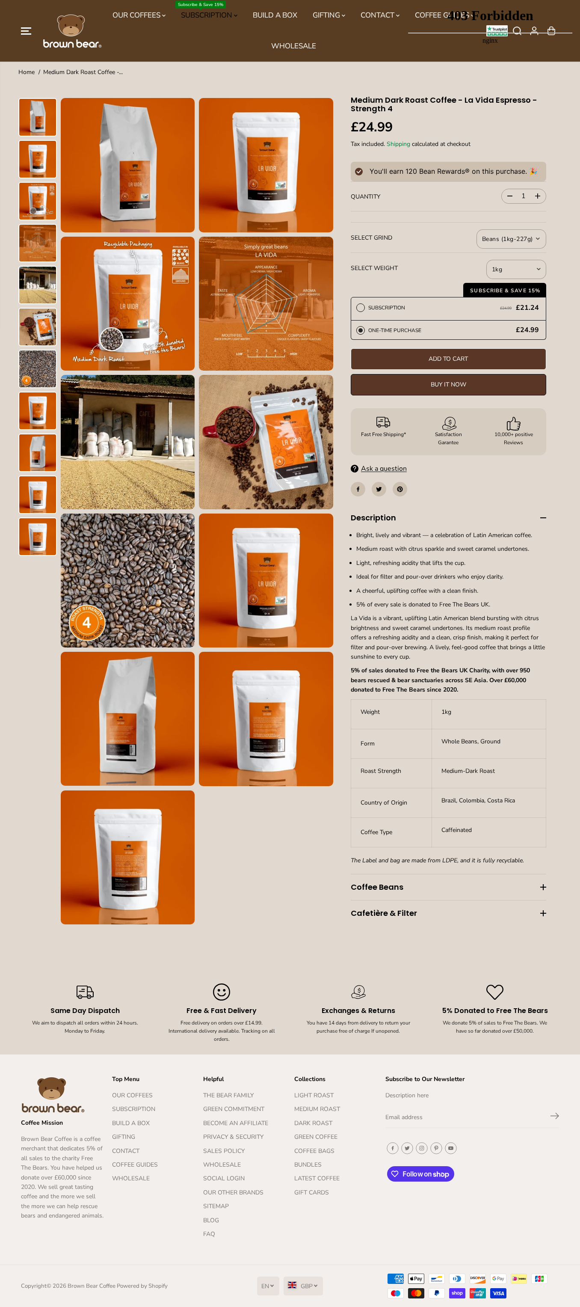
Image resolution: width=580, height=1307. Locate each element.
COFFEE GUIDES (135, 1165)
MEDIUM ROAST (317, 1109)
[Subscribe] (554, 1117)
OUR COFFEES (137, 15)
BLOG (211, 1220)
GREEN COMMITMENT (233, 1109)
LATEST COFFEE (317, 1178)
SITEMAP (216, 1206)
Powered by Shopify (142, 1286)
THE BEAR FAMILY (228, 1095)
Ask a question (384, 468)
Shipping (398, 144)
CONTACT (378, 15)
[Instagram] (421, 1148)
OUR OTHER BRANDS (233, 1192)
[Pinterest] (400, 489)
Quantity (365, 197)
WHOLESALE (293, 46)
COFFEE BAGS (314, 1151)
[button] (26, 31)
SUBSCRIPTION (206, 11)
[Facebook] (358, 489)
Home (26, 72)
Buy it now (448, 384)
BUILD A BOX (275, 15)
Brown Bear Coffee (91, 1286)
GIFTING (327, 15)
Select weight (374, 268)
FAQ (209, 1234)
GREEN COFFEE (315, 1137)
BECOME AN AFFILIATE (235, 1123)
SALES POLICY (224, 1151)
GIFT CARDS (311, 1192)
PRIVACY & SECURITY (233, 1137)
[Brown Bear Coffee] (72, 31)
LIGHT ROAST (314, 1095)
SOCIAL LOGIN (224, 1178)
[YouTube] (451, 1148)
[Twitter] (379, 489)
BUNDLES (308, 1165)
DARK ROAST (313, 1123)
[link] (62, 1094)
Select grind (371, 238)
